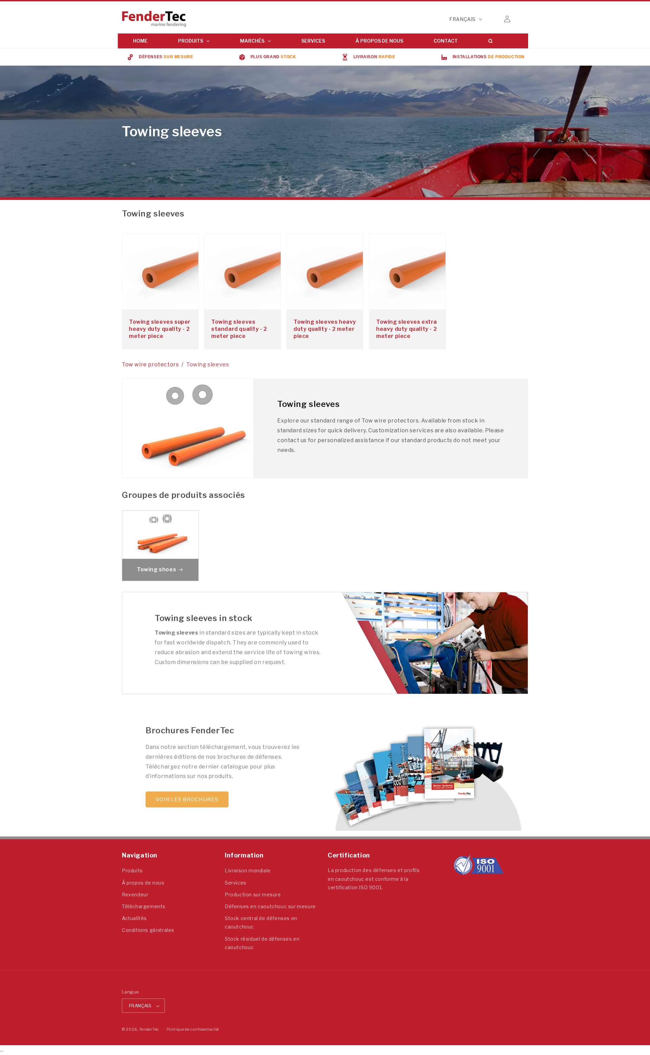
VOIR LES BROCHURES (187, 800)
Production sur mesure (253, 894)
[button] (492, 19)
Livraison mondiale (248, 871)
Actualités (134, 918)
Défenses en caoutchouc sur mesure (270, 906)
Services (235, 883)
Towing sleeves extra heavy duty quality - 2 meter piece (406, 329)
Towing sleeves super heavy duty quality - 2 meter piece (160, 329)
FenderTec (149, 1029)
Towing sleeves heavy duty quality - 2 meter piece (325, 329)
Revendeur (135, 894)
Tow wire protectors (150, 364)
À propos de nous (143, 883)
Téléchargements (144, 906)
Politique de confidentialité (193, 1029)
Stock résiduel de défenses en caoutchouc (262, 943)
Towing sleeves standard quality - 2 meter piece (239, 329)
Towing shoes (156, 569)
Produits (132, 871)
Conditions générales (148, 930)
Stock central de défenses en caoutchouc (261, 923)
